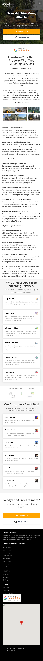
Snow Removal (7, 567)
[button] (40, 3)
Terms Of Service (8, 593)
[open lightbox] (9, 110)
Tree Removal (7, 547)
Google (7, 580)
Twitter (7, 577)
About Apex (6, 587)
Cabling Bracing (7, 556)
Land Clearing (7, 561)
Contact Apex (7, 590)
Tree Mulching (7, 558)
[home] (6, 4)
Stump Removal (7, 550)
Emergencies (6, 564)
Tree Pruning (6, 553)
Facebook (8, 574)
